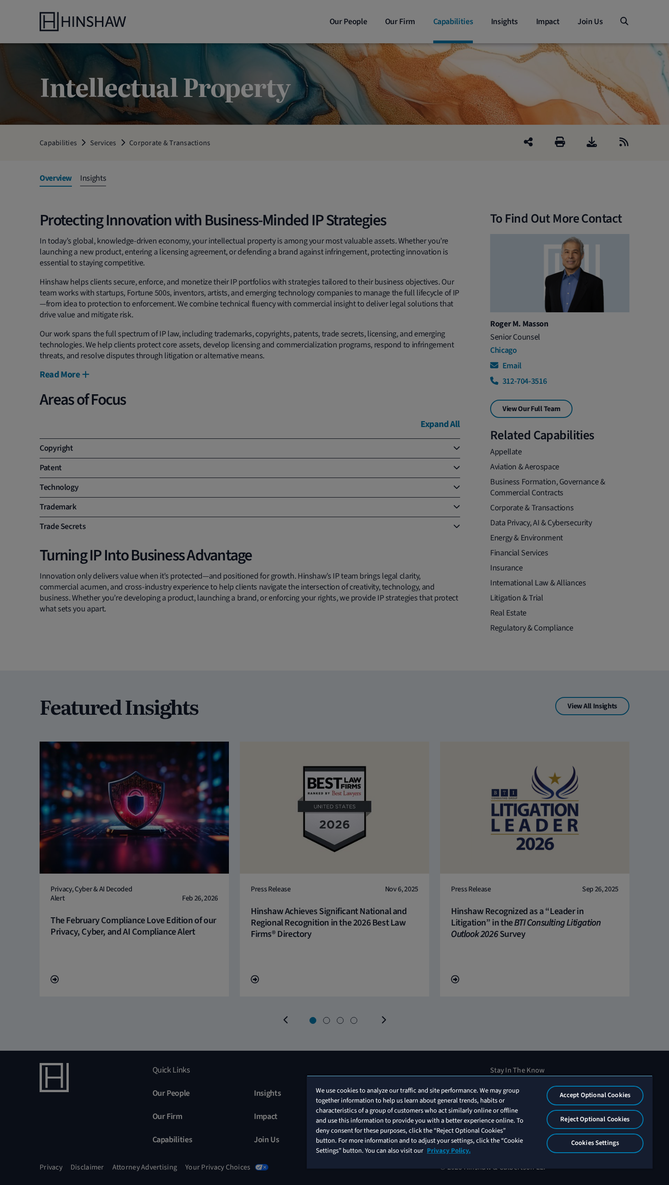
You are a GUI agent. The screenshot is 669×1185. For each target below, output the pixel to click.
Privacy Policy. (449, 1150)
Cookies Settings (595, 1143)
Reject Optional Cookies (594, 1119)
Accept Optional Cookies (595, 1095)
